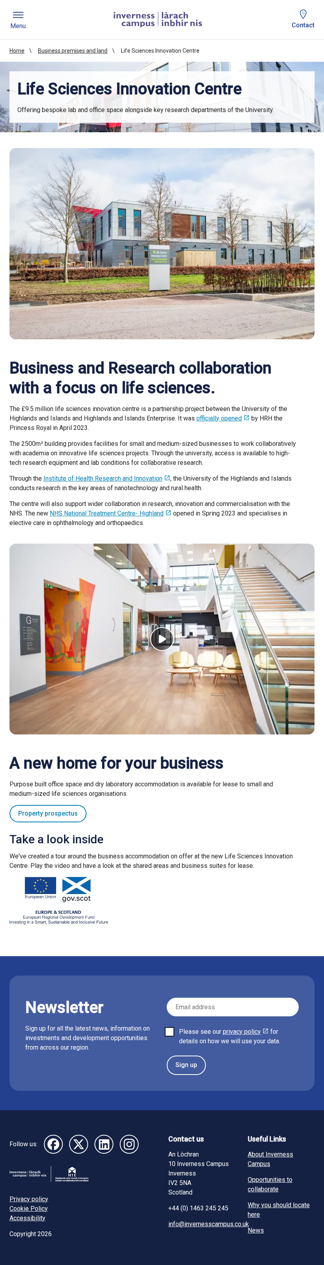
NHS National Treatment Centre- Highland (107, 513)
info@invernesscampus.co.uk (208, 1224)
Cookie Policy (28, 1208)
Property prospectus (48, 813)
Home (16, 51)
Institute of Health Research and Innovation (102, 478)
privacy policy (242, 1031)
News (256, 1230)
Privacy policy (28, 1199)
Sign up (186, 1065)
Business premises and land (72, 51)
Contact (303, 25)
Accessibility (27, 1218)
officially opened (219, 418)
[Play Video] (162, 639)
